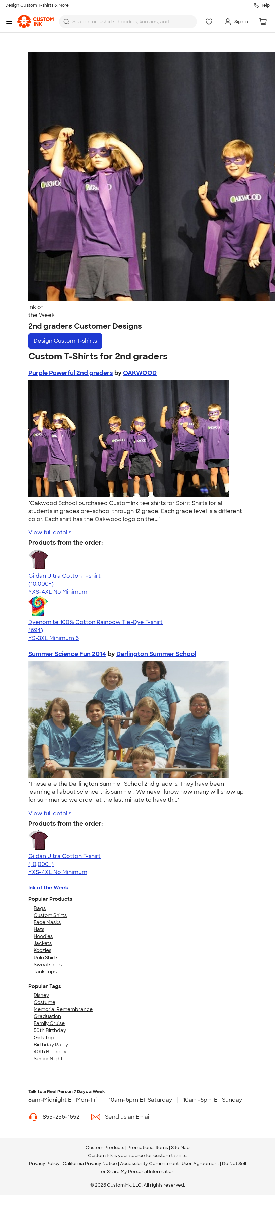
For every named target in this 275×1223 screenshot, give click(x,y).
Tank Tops (45, 972)
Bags (40, 908)
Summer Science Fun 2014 (67, 654)
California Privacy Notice (90, 1163)
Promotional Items (147, 1147)
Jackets (43, 943)
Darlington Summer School (156, 654)
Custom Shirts (50, 915)
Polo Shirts (46, 957)
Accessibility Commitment (149, 1163)
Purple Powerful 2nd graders (70, 373)
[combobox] (128, 21)
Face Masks (47, 922)
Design (65, 341)
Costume (44, 1002)
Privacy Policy (44, 1163)
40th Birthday (50, 1052)
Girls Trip (44, 1038)
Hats (39, 929)
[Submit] (66, 21)
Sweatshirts (48, 965)
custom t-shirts (169, 1155)
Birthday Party (51, 1045)
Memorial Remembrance (63, 1009)
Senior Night (48, 1059)
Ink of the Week (48, 887)
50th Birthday (50, 1030)
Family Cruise (49, 1023)
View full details (49, 532)
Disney (41, 995)
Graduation (47, 1016)
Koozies (42, 950)
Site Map (180, 1147)
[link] (35, 21)
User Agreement (200, 1163)
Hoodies (43, 936)
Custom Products (105, 1147)
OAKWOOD (140, 373)
